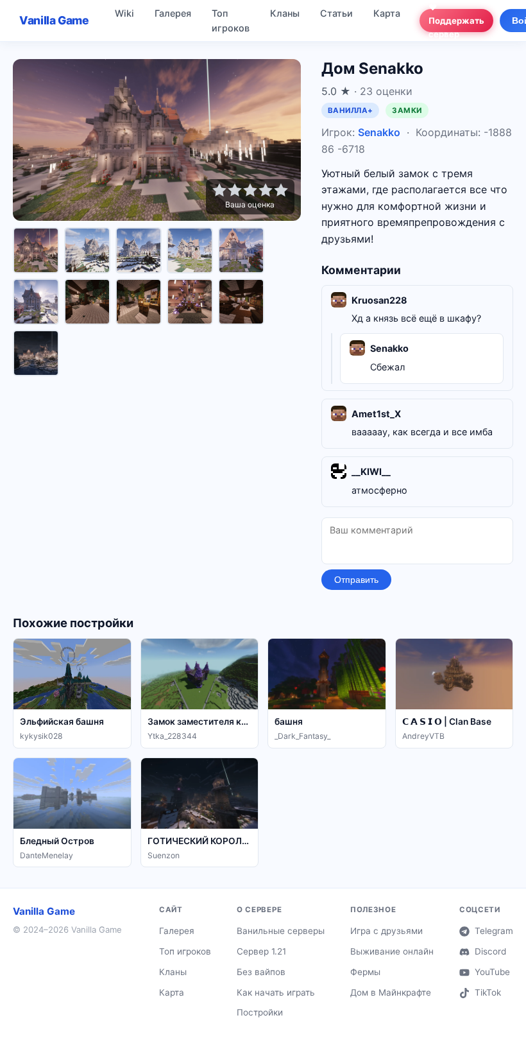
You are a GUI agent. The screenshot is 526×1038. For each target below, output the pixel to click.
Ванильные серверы (281, 931)
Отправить (356, 580)
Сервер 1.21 (261, 951)
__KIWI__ (371, 471)
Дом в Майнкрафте (390, 992)
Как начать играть (276, 992)
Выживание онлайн (392, 951)
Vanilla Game (54, 20)
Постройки (260, 1012)
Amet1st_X (376, 413)
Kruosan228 (379, 300)
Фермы (365, 972)
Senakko (379, 132)
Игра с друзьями (386, 931)
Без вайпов (261, 972)
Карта (386, 13)
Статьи (336, 13)
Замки (406, 110)
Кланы (285, 13)
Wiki (124, 13)
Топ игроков (231, 20)
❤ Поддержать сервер (456, 20)
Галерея (173, 13)
